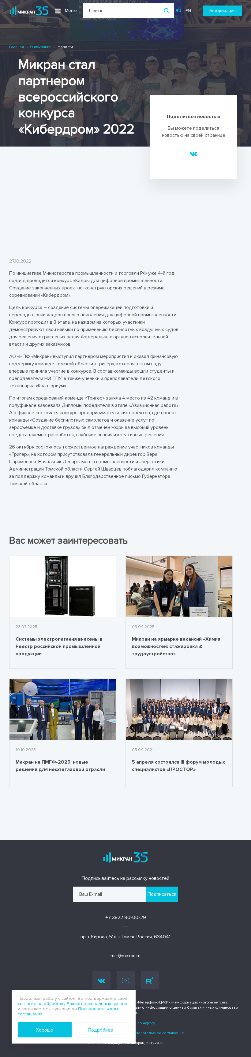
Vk (101, 980)
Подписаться (162, 894)
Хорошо (44, 1030)
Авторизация (222, 10)
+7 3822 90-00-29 (125, 917)
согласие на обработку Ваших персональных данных (72, 1003)
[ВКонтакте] (194, 153)
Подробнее (100, 1030)
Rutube (150, 980)
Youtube (126, 980)
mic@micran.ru (125, 956)
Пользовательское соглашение (155, 1033)
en (188, 10)
